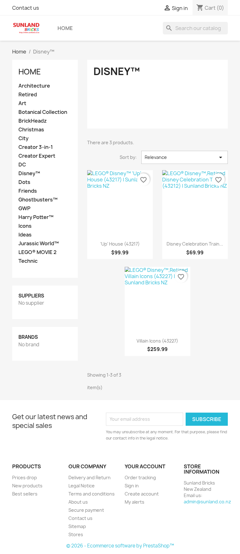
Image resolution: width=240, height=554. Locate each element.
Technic (28, 261)
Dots (24, 182)
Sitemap (77, 526)
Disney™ (29, 173)
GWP (24, 208)
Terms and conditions (91, 494)
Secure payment (86, 510)
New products (27, 486)
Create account (142, 494)
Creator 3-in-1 (35, 147)
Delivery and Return (89, 477)
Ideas (25, 234)
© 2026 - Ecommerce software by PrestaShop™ (120, 545)
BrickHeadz (32, 121)
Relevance (184, 157)
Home (65, 28)
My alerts (134, 502)
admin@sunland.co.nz (207, 502)
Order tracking (140, 477)
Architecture (34, 86)
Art (22, 103)
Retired (27, 94)
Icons (25, 226)
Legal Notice (81, 486)
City (23, 138)
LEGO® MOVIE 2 (37, 252)
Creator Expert (36, 156)
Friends (27, 191)
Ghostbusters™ (38, 199)
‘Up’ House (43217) (120, 244)
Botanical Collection (42, 112)
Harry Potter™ (35, 217)
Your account (145, 466)
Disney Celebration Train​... (195, 244)
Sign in (132, 486)
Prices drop (24, 477)
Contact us (25, 7)
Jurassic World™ (38, 243)
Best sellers (25, 494)
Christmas (31, 129)
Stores (75, 534)
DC (22, 164)
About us (78, 502)
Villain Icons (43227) (157, 341)
